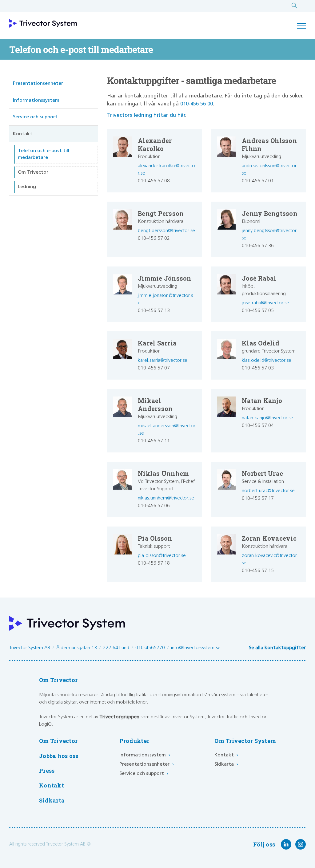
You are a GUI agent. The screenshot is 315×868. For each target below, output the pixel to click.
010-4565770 (150, 647)
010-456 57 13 (154, 310)
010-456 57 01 (258, 181)
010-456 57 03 (258, 368)
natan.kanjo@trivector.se (267, 418)
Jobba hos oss (58, 756)
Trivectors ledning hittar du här (146, 115)
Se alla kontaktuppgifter (277, 647)
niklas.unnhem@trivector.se (166, 498)
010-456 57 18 (154, 563)
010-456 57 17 (258, 498)
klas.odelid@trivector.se (266, 360)
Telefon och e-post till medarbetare (43, 154)
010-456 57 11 (154, 441)
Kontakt (22, 134)
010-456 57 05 (258, 310)
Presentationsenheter (38, 83)
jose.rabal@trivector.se (265, 303)
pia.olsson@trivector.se (162, 555)
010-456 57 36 (258, 245)
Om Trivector (33, 172)
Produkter (134, 740)
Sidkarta (52, 800)
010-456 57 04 (258, 425)
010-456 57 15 (258, 570)
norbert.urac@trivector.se (268, 490)
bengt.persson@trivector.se (166, 230)
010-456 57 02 (154, 238)
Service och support (35, 117)
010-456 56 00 (196, 104)
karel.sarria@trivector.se (162, 360)
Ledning (27, 186)
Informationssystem (36, 100)
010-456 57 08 (154, 181)
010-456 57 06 (154, 505)
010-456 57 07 (154, 368)
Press (46, 770)
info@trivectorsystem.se (196, 647)
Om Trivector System (245, 740)
